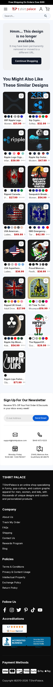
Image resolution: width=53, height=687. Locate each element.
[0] (47, 9)
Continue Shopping (26, 61)
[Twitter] (18, 610)
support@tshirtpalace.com (15, 440)
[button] (21, 95)
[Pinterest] (26, 610)
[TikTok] (33, 610)
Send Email (40, 418)
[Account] (41, 9)
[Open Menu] (5, 9)
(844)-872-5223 (40, 440)
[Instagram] (11, 610)
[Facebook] (4, 610)
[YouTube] (40, 610)
